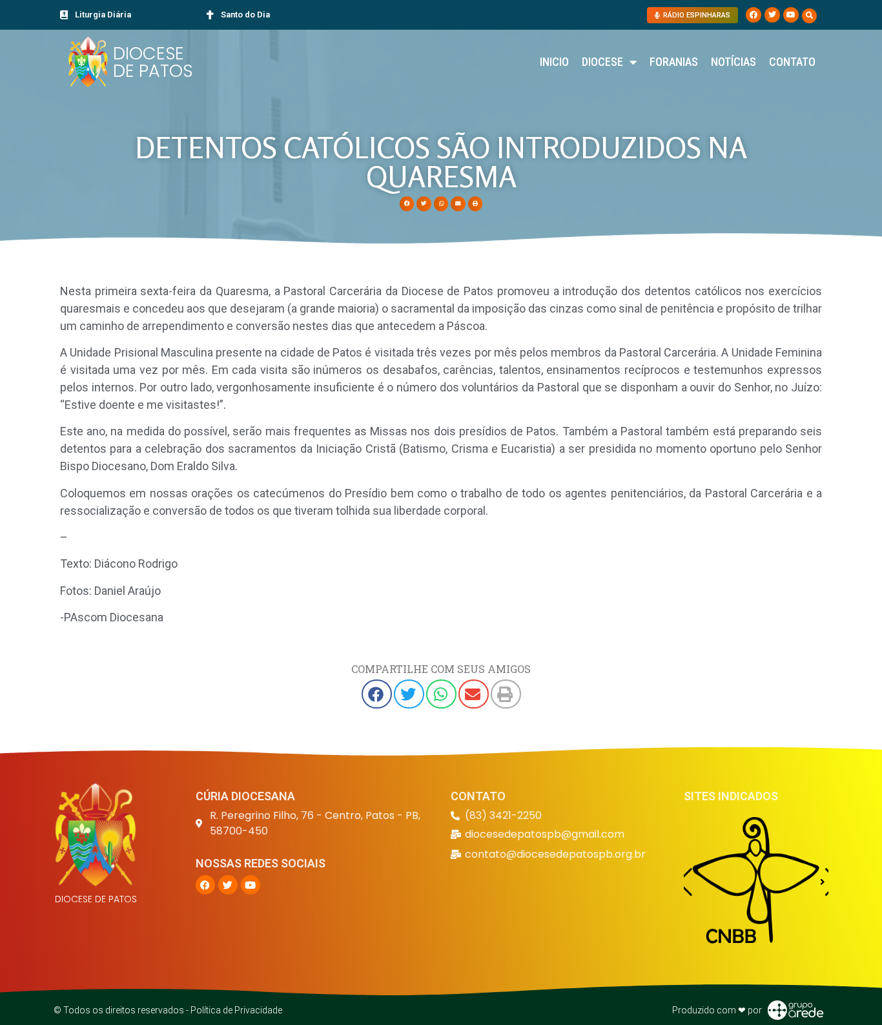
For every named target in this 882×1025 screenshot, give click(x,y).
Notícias (733, 61)
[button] (809, 15)
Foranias (674, 61)
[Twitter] (772, 15)
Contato (792, 61)
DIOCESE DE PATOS (152, 62)
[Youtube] (791, 15)
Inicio (554, 61)
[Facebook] (753, 15)
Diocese (602, 61)
